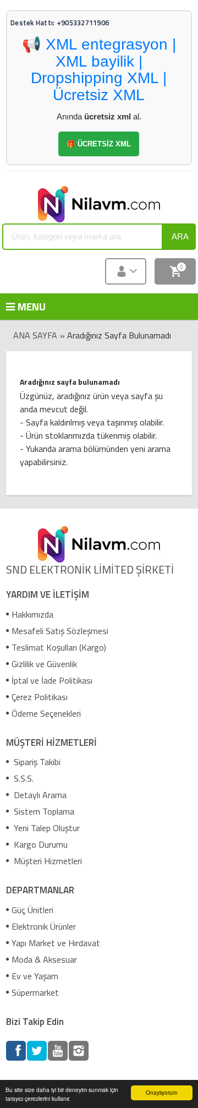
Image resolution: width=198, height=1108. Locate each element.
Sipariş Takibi (36, 761)
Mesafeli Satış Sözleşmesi (60, 630)
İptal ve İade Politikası (52, 680)
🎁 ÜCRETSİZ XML (99, 144)
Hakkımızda (32, 614)
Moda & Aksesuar (44, 959)
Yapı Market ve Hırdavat (56, 942)
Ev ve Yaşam (35, 976)
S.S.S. (23, 778)
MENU (22, 306)
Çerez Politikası (40, 696)
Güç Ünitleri (32, 909)
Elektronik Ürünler (44, 926)
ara (180, 236)
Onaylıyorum (161, 1092)
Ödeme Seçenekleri (46, 713)
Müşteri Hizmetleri (47, 860)
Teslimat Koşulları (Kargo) (59, 647)
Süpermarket (35, 992)
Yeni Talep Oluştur (46, 827)
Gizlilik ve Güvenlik (44, 663)
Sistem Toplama (43, 811)
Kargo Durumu (40, 844)
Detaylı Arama (39, 794)
